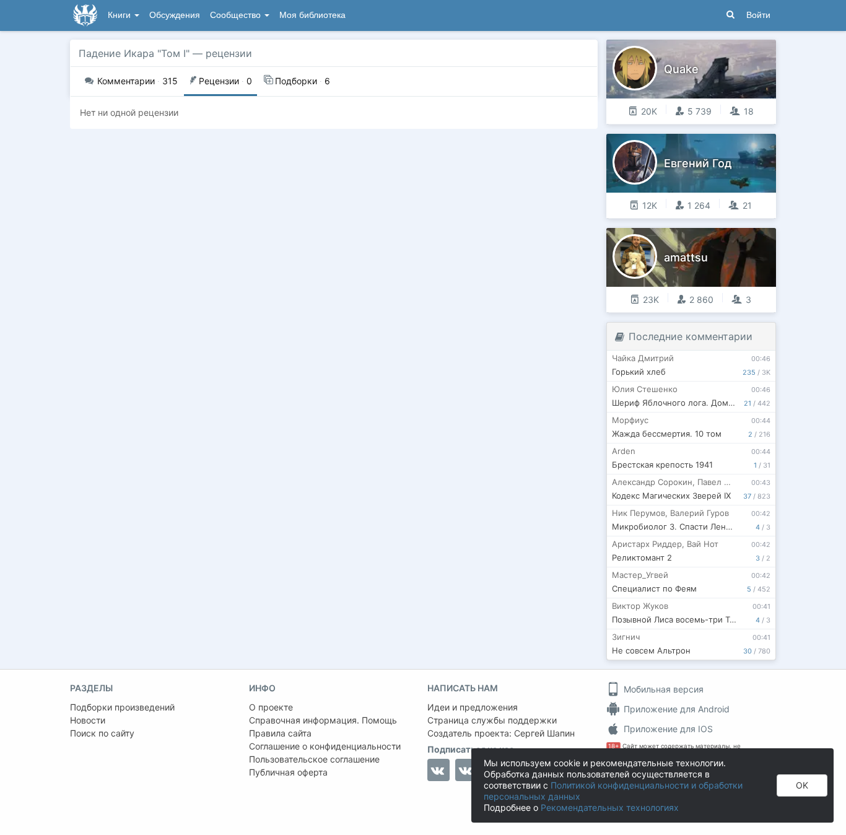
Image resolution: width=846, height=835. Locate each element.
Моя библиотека (312, 15)
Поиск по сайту (102, 733)
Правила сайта (280, 733)
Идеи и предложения (472, 707)
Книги (120, 15)
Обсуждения (174, 15)
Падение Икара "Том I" (134, 53)
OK (802, 785)
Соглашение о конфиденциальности (325, 746)
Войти (758, 15)
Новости (87, 720)
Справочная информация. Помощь (323, 720)
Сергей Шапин (544, 733)
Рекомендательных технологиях (610, 807)
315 (137, 81)
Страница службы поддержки (492, 720)
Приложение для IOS (667, 729)
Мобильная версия (662, 689)
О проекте (271, 707)
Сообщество (236, 15)
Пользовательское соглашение (314, 759)
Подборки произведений (122, 707)
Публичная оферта (288, 772)
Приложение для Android (675, 709)
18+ (613, 746)
